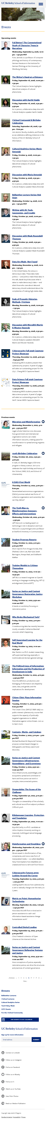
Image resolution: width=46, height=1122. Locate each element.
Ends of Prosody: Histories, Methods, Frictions (25, 300)
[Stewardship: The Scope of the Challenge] (5, 792)
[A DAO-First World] (5, 485)
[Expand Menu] (41, 4)
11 (18, 978)
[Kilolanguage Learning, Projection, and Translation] (5, 818)
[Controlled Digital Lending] (5, 930)
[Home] (18, 3)
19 (38, 978)
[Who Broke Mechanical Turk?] (5, 620)
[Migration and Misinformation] (5, 425)
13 (23, 978)
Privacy (24, 1117)
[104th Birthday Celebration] (5, 456)
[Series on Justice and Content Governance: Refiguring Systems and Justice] (5, 950)
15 (28, 978)
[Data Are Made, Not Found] (5, 265)
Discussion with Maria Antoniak (27, 174)
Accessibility (16, 1117)
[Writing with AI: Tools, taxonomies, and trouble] (5, 213)
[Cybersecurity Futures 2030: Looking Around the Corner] (5, 876)
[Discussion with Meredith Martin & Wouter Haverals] (5, 328)
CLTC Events (6, 1009)
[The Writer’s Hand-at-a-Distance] (5, 80)
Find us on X (10, 1081)
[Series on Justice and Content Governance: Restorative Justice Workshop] (5, 594)
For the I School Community (12, 1012)
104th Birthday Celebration (24, 453)
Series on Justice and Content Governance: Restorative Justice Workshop (27, 594)
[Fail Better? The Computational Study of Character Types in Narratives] (5, 45)
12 (21, 978)
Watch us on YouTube (13, 1089)
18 (36, 978)
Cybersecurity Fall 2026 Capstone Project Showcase (27, 352)
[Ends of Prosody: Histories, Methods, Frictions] (5, 302)
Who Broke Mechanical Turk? (26, 616)
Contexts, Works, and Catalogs (26, 731)
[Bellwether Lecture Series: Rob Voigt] (5, 198)
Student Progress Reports (24, 539)
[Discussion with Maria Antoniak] (5, 177)
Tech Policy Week (8, 1006)
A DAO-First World (21, 482)
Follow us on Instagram (14, 1060)
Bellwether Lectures (8, 995)
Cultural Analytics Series (10, 1002)
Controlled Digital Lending (24, 927)
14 (26, 978)
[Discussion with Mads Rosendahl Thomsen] (5, 239)
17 (33, 978)
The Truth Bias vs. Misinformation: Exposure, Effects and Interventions (24, 510)
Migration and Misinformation (26, 421)
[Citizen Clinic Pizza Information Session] (5, 700)
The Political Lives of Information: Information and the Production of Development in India (28, 668)
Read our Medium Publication (16, 1103)
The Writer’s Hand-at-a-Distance (27, 77)
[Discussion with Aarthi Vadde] (5, 103)
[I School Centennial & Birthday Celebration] (5, 123)
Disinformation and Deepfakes (26, 843)
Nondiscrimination (6, 1117)
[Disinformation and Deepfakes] (5, 847)
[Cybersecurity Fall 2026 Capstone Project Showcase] (5, 354)
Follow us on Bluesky (13, 1074)
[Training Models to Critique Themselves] (5, 568)
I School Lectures (7, 999)
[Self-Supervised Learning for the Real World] (5, 643)
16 (31, 978)
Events (5, 990)
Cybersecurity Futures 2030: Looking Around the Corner (25, 874)
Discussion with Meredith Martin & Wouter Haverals (27, 326)
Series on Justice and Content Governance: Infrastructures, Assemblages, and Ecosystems (26, 760)
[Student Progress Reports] (5, 542)
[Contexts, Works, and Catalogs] (5, 735)
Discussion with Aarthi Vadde (26, 99)
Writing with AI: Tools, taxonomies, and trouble (23, 211)
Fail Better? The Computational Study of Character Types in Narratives (26, 45)
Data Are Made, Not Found (24, 261)
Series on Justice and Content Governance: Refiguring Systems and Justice (27, 950)
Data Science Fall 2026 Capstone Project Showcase (27, 381)
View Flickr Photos (12, 1096)
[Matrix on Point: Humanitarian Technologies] (5, 901)
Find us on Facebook (13, 1067)
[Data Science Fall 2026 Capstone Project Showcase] (5, 382)
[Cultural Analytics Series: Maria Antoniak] (5, 152)
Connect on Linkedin (13, 1052)
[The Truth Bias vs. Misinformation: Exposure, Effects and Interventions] (5, 511)
